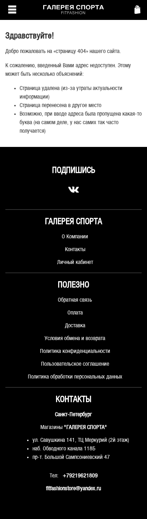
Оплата (75, 313)
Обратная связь (75, 300)
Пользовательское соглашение (75, 364)
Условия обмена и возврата (75, 338)
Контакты (75, 249)
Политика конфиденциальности (75, 351)
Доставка (75, 325)
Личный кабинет (75, 262)
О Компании (75, 236)
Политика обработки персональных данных (75, 377)
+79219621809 (80, 475)
